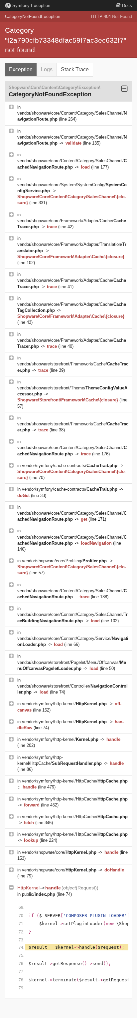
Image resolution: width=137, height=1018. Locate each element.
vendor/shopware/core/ (59, 852)
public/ (38, 894)
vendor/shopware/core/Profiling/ (64, 560)
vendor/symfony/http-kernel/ (64, 703)
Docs (127, 5)
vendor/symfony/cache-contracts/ (69, 465)
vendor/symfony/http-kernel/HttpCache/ (75, 780)
